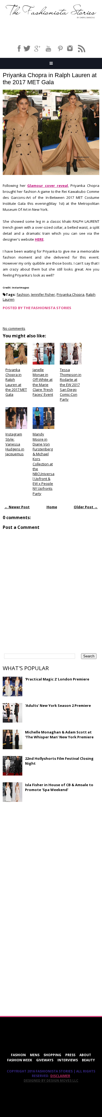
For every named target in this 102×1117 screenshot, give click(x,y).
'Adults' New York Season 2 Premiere (58, 705)
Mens (34, 1055)
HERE (39, 239)
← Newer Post (17, 506)
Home (52, 506)
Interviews (67, 1060)
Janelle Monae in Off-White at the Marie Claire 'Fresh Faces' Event (43, 382)
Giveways (44, 1060)
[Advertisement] (43, 845)
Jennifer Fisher (43, 294)
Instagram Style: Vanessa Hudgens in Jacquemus (14, 444)
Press (70, 1055)
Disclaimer (60, 1076)
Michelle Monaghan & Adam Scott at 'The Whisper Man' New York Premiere (59, 734)
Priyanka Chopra (70, 294)
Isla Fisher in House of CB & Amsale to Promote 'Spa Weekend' (59, 787)
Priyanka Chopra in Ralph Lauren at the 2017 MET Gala (50, 79)
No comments (14, 328)
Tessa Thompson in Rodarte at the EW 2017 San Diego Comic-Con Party (70, 384)
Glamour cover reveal (47, 185)
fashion (23, 294)
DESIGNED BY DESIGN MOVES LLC (51, 1080)
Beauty (88, 1060)
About (85, 1055)
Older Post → (86, 506)
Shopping (52, 1055)
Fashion (18, 1055)
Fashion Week (19, 1060)
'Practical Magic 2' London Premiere (57, 679)
